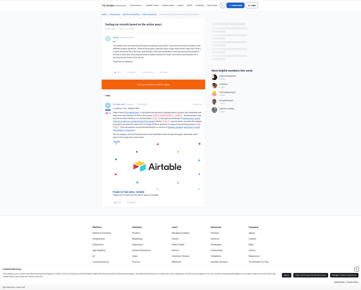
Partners (215, 232)
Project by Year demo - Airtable (128, 191)
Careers (252, 238)
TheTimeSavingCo (227, 92)
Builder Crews (152, 5)
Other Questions (149, 14)
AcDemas (223, 84)
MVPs (189, 5)
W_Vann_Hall (119, 104)
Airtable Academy (181, 232)
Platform (97, 227)
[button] (235, 5)
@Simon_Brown (175, 127)
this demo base (132, 112)
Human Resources (141, 250)
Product (136, 232)
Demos (175, 250)
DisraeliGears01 (226, 100)
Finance (136, 261)
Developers (216, 244)
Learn (175, 227)
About (252, 232)
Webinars (176, 261)
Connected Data (101, 261)
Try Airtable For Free (259, 261)
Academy (200, 5)
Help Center (212, 5)
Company (253, 227)
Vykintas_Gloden (226, 108)
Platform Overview (102, 232)
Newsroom (254, 256)
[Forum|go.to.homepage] (114, 5)
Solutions (137, 227)
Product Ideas (168, 5)
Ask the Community (131, 14)
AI (94, 256)
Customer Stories (180, 256)
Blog (251, 244)
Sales (135, 256)
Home (104, 14)
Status (252, 250)
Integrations (99, 238)
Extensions (98, 244)
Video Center (178, 244)
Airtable (116, 141)
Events (181, 5)
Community (114, 14)
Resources (216, 227)
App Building (99, 250)
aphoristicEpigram (227, 76)
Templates (216, 256)
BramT (116, 37)
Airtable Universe (219, 261)
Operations (137, 244)
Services (215, 238)
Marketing (137, 238)
